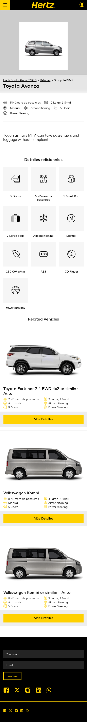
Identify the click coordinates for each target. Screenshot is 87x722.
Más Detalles (43, 418)
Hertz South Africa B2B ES (20, 80)
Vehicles (45, 80)
